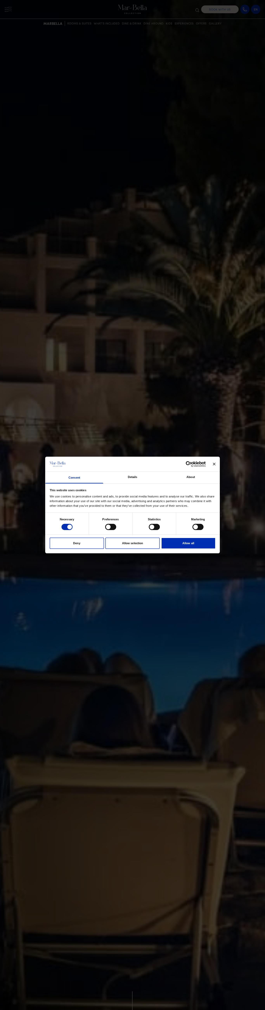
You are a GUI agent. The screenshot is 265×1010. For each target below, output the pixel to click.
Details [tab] (132, 477)
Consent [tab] (74, 477)
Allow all (188, 543)
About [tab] (190, 477)
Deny (76, 543)
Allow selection (132, 543)
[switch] (110, 527)
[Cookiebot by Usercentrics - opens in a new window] (189, 464)
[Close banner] (214, 464)
